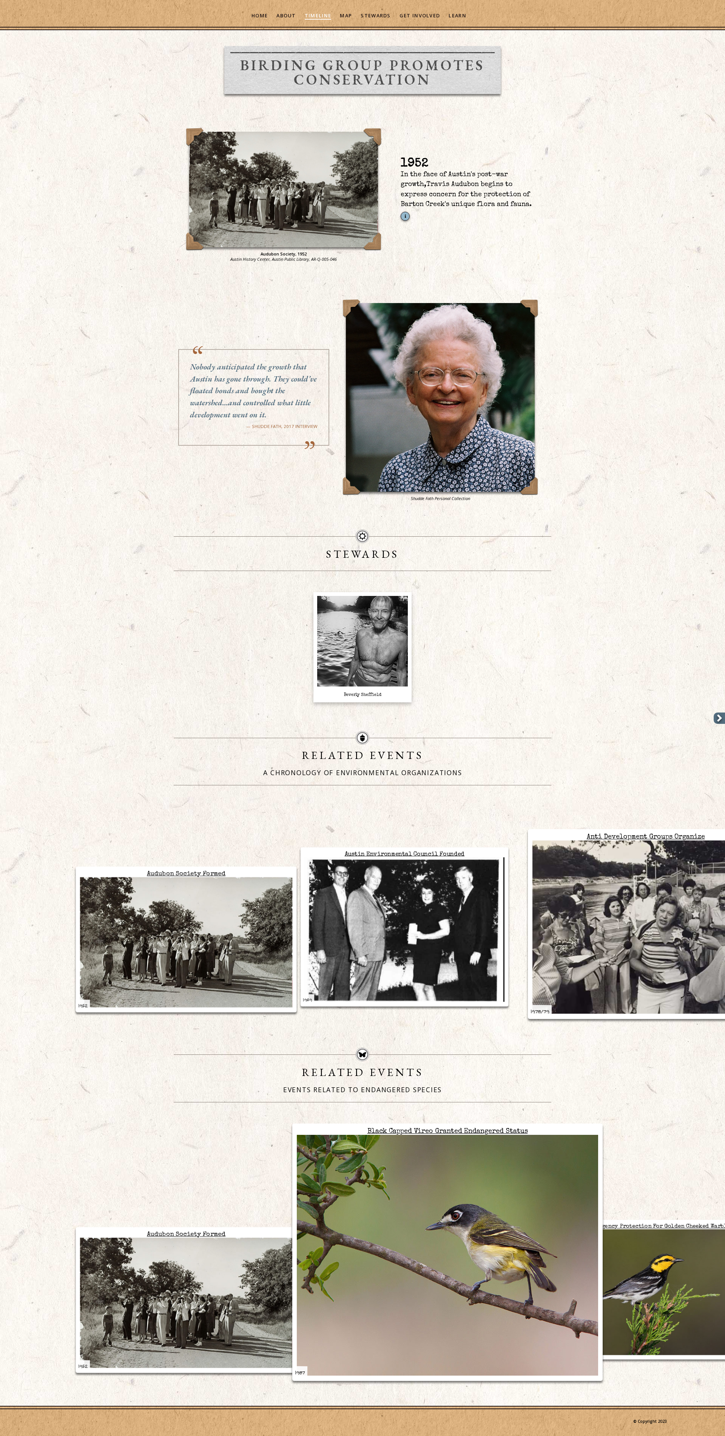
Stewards (375, 15)
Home (259, 15)
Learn (457, 15)
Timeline (318, 15)
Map (346, 15)
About (286, 15)
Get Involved (420, 15)
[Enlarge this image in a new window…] (283, 188)
